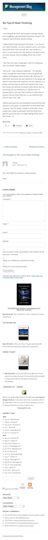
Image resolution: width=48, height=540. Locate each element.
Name (5, 224)
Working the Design (37, 147)
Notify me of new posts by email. (15, 266)
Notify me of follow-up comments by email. (18, 260)
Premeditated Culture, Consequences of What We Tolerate (24, 309)
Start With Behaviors (22, 518)
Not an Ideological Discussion (24, 520)
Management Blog (24, 7)
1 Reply (5, 28)
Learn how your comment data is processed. (23, 276)
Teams (28, 133)
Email (5, 232)
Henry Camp (9, 518)
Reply (4, 178)
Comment (7, 199)
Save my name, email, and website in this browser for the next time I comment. (23, 253)
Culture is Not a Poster (26, 526)
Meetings (23, 133)
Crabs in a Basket (10, 147)
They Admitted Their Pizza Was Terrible (31, 515)
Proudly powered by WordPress (13, 536)
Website (5, 241)
